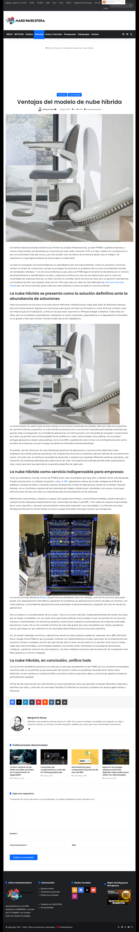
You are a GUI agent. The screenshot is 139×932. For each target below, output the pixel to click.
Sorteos (95, 34)
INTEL (32, 3)
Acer (54, 3)
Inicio (49, 48)
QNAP (68, 3)
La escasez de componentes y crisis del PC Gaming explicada (53, 770)
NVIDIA (40, 3)
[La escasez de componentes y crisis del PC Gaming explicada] (54, 757)
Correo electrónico (19, 845)
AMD (48, 3)
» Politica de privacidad (48, 895)
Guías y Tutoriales (53, 34)
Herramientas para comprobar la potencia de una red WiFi (85, 770)
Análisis (29, 34)
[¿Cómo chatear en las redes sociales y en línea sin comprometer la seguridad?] (23, 757)
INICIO (9, 34)
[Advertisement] (69, 71)
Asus (61, 3)
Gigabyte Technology (83, 3)
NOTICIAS (19, 34)
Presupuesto (70, 34)
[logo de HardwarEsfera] (25, 20)
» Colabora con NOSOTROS (50, 904)
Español (110, 2)
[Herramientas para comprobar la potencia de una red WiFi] (85, 757)
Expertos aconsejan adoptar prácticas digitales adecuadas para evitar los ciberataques (115, 771)
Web (74, 845)
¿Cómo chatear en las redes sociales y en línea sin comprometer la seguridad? (22, 771)
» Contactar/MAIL (46, 907)
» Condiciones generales (49, 892)
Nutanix (43, 597)
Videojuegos (84, 34)
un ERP (64, 481)
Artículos (39, 34)
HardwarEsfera (66, 927)
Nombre (14, 833)
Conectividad (74, 95)
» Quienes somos (46, 888)
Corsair (97, 3)
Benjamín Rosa (48, 109)
